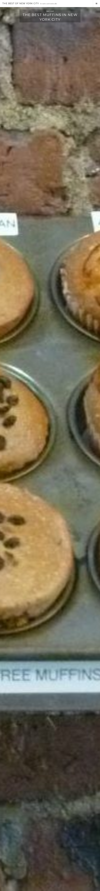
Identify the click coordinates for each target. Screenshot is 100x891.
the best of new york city (20, 3)
